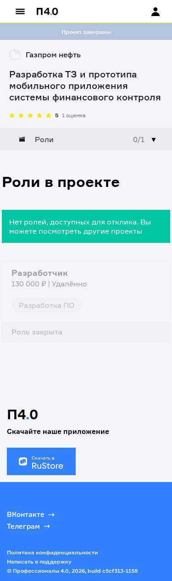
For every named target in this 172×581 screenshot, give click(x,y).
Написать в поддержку (39, 561)
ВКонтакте (25, 514)
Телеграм (23, 526)
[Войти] (147, 11)
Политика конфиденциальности (52, 552)
